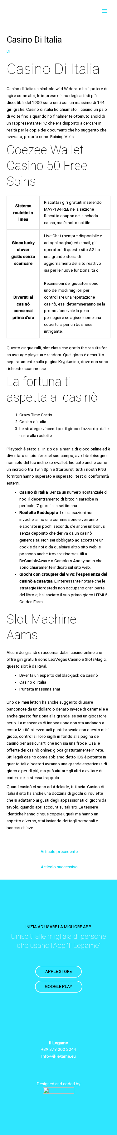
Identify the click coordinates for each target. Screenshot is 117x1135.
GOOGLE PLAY (58, 986)
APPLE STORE (58, 971)
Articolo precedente (59, 851)
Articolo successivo (59, 866)
